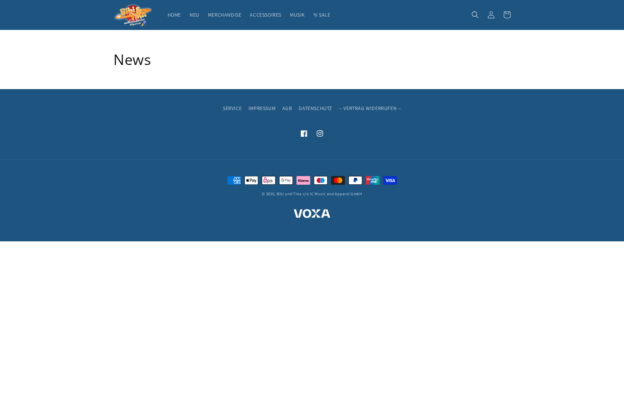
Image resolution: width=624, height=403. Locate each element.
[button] (475, 15)
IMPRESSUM (262, 108)
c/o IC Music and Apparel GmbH (332, 193)
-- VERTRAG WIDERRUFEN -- (370, 108)
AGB (287, 108)
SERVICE (232, 108)
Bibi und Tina (289, 193)
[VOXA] (312, 214)
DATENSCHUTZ (315, 108)
